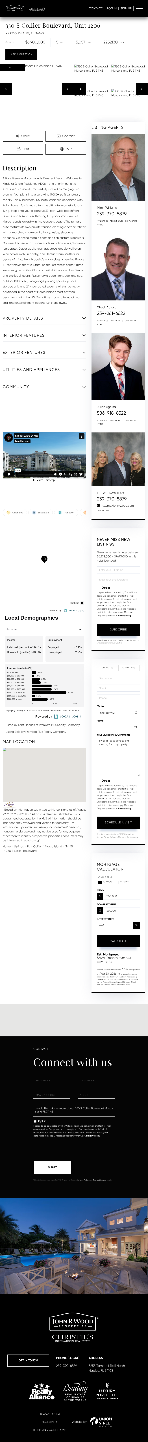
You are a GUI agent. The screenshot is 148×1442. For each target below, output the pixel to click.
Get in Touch (28, 1360)
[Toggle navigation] (139, 8)
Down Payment (106, 904)
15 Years (124, 881)
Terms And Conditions (49, 1430)
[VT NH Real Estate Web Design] (101, 1422)
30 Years (107, 881)
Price (100, 889)
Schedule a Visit (128, 668)
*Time (100, 720)
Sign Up (126, 8)
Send (52, 1167)
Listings (19, 846)
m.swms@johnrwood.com (117, 505)
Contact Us (103, 511)
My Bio (100, 225)
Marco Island (53, 846)
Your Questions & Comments (113, 734)
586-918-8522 (111, 413)
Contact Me (131, 221)
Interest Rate (105, 919)
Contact (96, 8)
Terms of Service (126, 837)
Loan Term (104, 877)
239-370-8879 (112, 214)
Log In (112, 8)
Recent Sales (116, 221)
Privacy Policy (124, 615)
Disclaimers (49, 1422)
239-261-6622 (111, 313)
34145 (69, 846)
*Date (100, 706)
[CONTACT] (21, 54)
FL (28, 846)
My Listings (102, 221)
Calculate (118, 941)
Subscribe (118, 629)
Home (7, 846)
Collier (37, 846)
